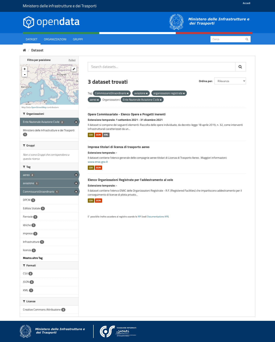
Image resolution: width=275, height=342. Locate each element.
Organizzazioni (55, 39)
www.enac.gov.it (98, 162)
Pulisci (72, 60)
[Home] (24, 50)
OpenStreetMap (39, 107)
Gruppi (78, 39)
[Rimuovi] (128, 93)
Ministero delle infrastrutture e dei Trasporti (59, 6)
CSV (91, 134)
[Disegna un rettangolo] (74, 69)
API (139, 216)
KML (106, 134)
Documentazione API (157, 216)
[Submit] (247, 39)
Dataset (31, 39)
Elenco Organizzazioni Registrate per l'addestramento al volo (130, 179)
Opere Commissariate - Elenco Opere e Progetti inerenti (126, 114)
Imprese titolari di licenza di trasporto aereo (119, 146)
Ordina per (205, 81)
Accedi (246, 3)
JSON (98, 134)
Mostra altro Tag (32, 258)
